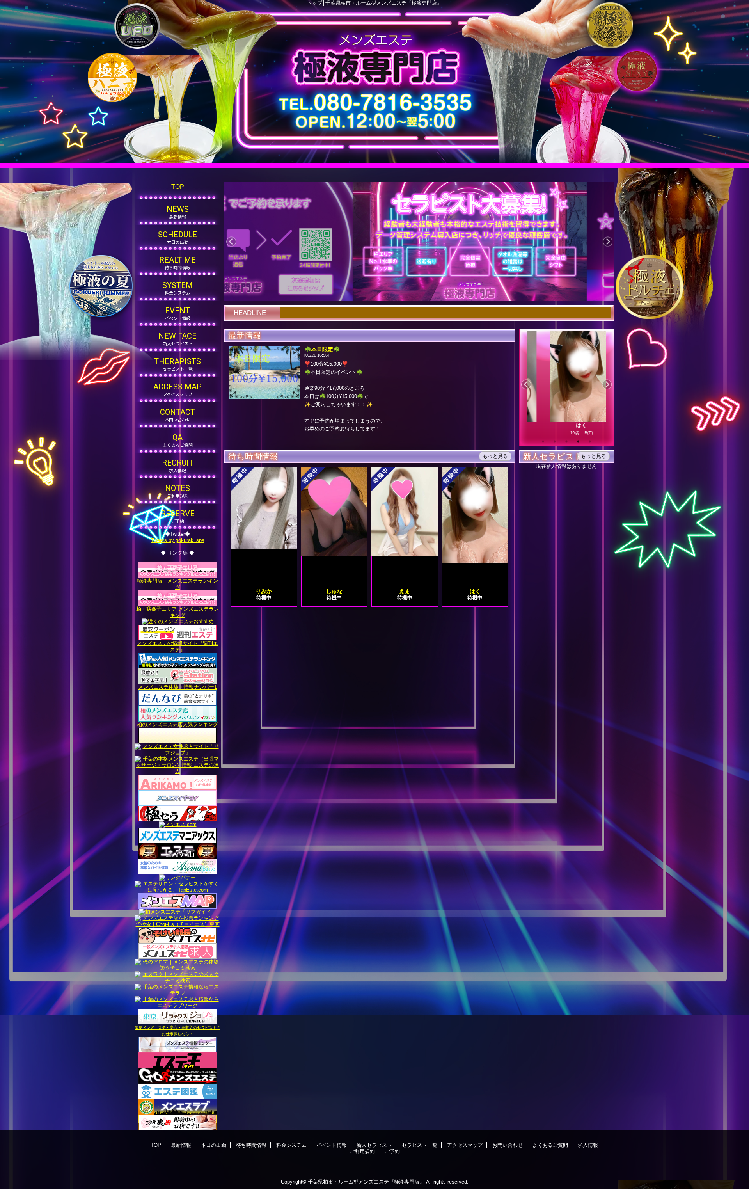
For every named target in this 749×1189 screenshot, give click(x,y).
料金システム (291, 1145)
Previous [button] (231, 242)
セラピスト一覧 (419, 1145)
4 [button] (578, 441)
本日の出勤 (213, 1145)
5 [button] (590, 441)
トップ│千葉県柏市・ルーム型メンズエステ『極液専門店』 (374, 3)
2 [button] (555, 441)
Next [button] (607, 242)
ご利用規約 (362, 1151)
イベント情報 (331, 1145)
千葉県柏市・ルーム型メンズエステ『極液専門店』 (366, 1182)
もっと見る (495, 456)
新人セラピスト (374, 1145)
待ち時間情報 (251, 1145)
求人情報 (588, 1145)
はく (564, 425)
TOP (177, 186)
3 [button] (566, 441)
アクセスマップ (465, 1145)
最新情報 (181, 1145)
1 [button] (543, 441)
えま (404, 591)
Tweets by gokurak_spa (177, 540)
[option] (415, 241)
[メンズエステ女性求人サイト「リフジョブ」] (177, 746)
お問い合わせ (507, 1145)
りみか (264, 591)
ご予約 (392, 1151)
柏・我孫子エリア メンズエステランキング (177, 612)
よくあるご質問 (550, 1145)
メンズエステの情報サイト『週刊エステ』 (177, 646)
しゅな (334, 591)
